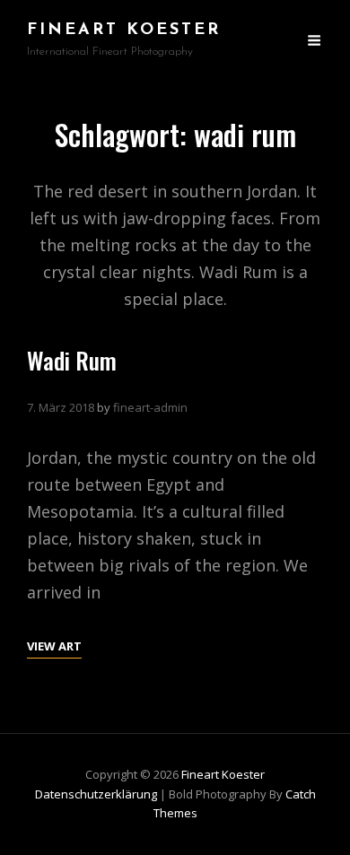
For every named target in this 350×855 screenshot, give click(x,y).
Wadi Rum (72, 360)
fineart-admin (150, 407)
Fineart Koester (124, 30)
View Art (54, 647)
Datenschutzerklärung (96, 794)
